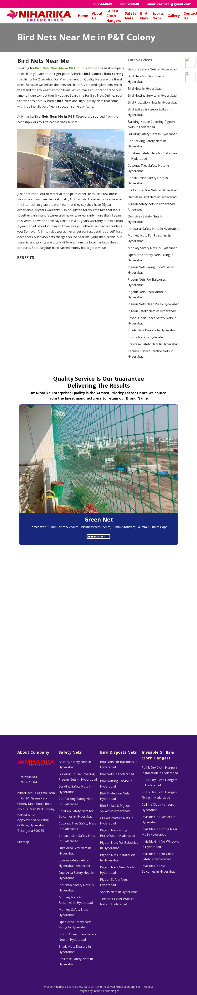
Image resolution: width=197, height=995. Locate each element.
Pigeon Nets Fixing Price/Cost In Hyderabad (151, 270)
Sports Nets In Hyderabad (146, 337)
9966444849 (95, 536)
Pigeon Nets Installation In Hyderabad (147, 294)
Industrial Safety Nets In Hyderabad (153, 229)
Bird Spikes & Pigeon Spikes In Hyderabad (150, 112)
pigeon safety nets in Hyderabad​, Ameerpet (151, 207)
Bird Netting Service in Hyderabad (152, 95)
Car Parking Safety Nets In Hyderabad (147, 143)
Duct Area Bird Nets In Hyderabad (152, 197)
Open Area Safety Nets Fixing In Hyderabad (151, 257)
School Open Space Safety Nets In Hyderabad (152, 320)
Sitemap (23, 842)
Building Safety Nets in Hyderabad (152, 134)
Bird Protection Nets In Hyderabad (153, 102)
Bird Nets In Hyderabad (145, 88)
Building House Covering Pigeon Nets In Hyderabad (151, 124)
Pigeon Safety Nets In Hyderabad (152, 311)
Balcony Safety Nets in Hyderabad (152, 69)
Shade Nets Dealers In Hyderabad (152, 330)
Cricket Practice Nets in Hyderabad (153, 190)
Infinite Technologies (106, 991)
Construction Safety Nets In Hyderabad (148, 180)
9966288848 (29, 782)
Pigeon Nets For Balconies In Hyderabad (148, 282)
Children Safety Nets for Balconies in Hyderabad (152, 156)
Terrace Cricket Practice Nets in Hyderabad (150, 354)
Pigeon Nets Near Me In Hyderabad (153, 304)
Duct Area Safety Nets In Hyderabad (145, 219)
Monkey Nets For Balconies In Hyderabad (149, 238)
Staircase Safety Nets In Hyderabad (153, 344)
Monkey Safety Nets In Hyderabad (152, 248)
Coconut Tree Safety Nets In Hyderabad (148, 168)
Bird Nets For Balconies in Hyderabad (146, 79)
